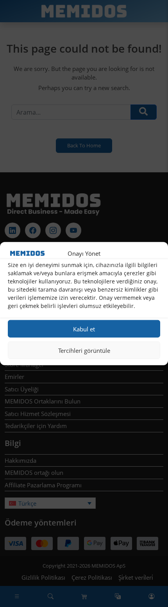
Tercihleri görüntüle (84, 350)
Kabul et (84, 329)
